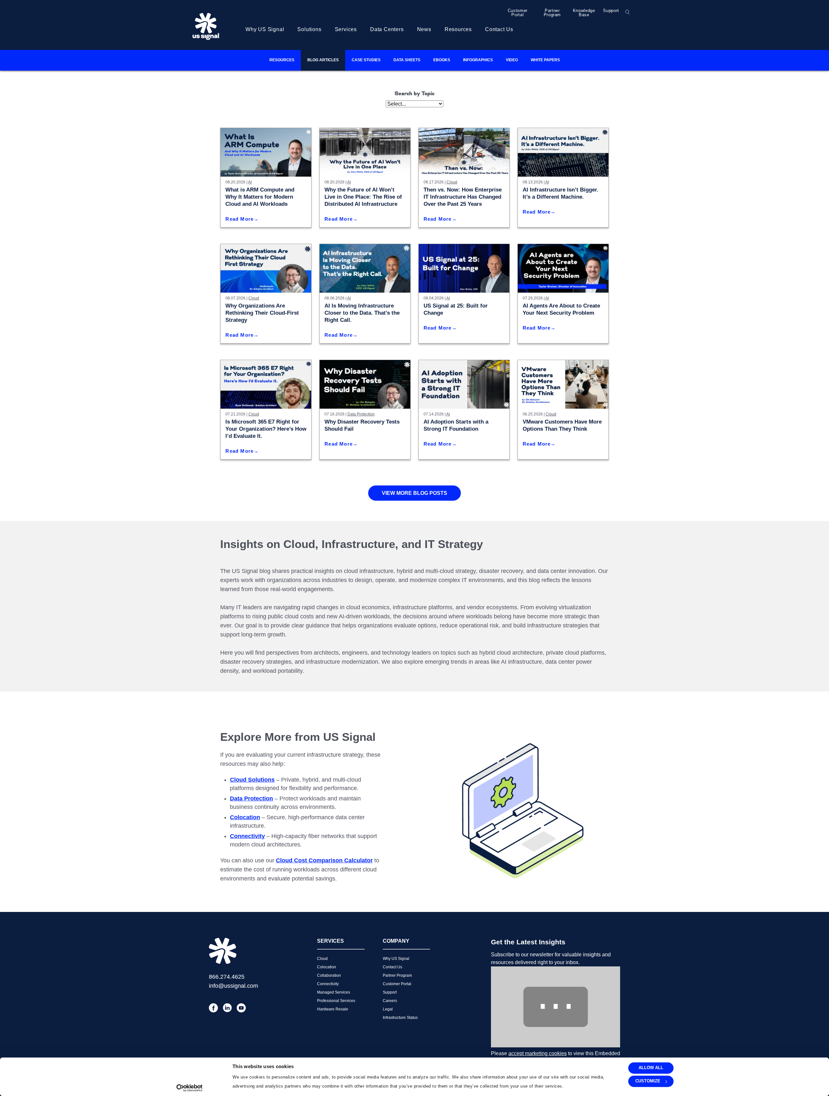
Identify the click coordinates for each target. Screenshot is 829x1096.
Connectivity (328, 984)
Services (346, 29)
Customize (647, 1081)
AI (250, 182)
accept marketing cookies (537, 1053)
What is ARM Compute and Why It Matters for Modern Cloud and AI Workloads (259, 197)
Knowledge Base (584, 12)
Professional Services (336, 1000)
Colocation (326, 967)
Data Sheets (406, 60)
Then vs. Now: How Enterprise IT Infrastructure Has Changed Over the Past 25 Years (463, 197)
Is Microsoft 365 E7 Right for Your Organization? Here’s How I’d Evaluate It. (265, 429)
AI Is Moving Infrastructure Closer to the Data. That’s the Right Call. (362, 313)
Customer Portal (518, 12)
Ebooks (441, 60)
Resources (458, 29)
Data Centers (387, 29)
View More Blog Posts (414, 493)
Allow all (651, 1067)
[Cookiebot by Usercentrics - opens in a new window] (189, 1088)
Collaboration (329, 975)
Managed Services (333, 992)
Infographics (478, 60)
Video (512, 60)
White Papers (545, 60)
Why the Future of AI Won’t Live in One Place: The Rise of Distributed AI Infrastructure (363, 197)
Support (611, 10)
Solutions (309, 29)
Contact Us (499, 29)
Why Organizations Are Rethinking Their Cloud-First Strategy (262, 313)
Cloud (452, 182)
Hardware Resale (332, 1009)
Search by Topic (415, 94)
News (424, 29)
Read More (239, 219)
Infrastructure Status (400, 1017)
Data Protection (361, 414)
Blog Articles (323, 60)
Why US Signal (264, 29)
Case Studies (366, 60)
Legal (388, 1009)
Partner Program (552, 12)
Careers (390, 1000)
